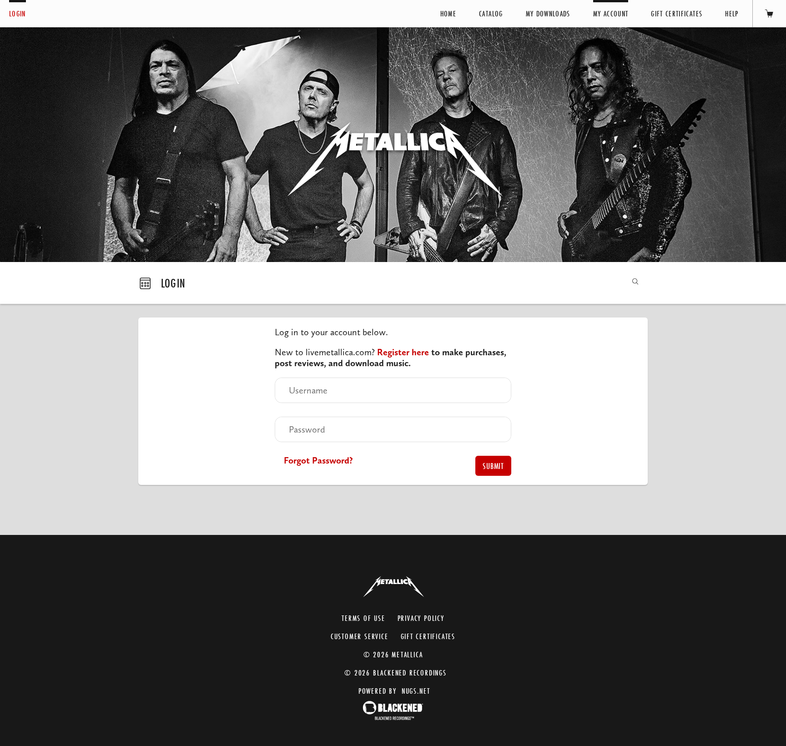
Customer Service (359, 636)
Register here (403, 352)
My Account (611, 13)
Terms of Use (363, 618)
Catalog (491, 13)
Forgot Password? (318, 460)
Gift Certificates (676, 13)
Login (17, 13)
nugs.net (416, 691)
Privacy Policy (421, 618)
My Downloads (548, 13)
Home (448, 13)
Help (731, 13)
